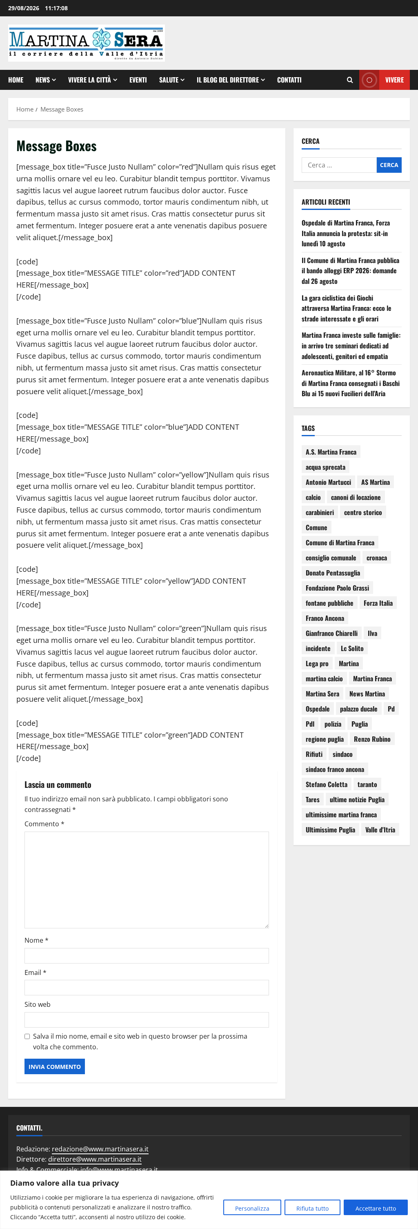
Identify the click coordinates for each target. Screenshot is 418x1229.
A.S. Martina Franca (331, 452)
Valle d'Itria (380, 829)
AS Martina (375, 482)
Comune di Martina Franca (340, 542)
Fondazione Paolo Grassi (337, 588)
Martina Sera (322, 693)
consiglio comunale (331, 557)
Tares (313, 799)
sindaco (343, 754)
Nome (36, 940)
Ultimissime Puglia (330, 829)
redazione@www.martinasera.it (100, 1148)
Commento (44, 823)
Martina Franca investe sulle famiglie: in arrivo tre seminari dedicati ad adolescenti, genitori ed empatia (351, 345)
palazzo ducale (359, 709)
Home (15, 80)
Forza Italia (378, 603)
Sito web (37, 1004)
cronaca (377, 557)
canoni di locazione (356, 497)
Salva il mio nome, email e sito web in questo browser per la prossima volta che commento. (140, 1041)
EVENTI (138, 80)
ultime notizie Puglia (357, 799)
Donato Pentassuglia (333, 573)
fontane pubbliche (330, 603)
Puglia (359, 724)
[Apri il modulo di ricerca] (350, 80)
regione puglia (325, 739)
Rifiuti (314, 754)
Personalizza (252, 1208)
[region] (209, 1200)
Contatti (289, 80)
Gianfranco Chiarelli (332, 633)
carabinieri (320, 512)
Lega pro (317, 663)
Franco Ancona (325, 618)
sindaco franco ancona (335, 769)
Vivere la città (89, 80)
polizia (333, 724)
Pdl (310, 724)
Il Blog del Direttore (228, 80)
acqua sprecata (325, 467)
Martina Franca (372, 678)
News (43, 80)
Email (35, 972)
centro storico (363, 512)
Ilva (372, 633)
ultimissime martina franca (341, 814)
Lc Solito (352, 648)
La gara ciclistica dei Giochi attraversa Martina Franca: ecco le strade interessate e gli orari (346, 308)
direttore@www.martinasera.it (95, 1159)
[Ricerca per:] (339, 165)
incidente (318, 648)
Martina (349, 663)
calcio (313, 497)
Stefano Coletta (326, 784)
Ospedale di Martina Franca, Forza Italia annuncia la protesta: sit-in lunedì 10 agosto (346, 233)
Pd (391, 709)
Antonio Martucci (328, 482)
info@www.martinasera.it (119, 1169)
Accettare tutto (376, 1208)
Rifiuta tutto (312, 1208)
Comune (316, 527)
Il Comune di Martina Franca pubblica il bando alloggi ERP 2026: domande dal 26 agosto (350, 270)
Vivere (394, 80)
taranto (367, 784)
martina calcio (324, 678)
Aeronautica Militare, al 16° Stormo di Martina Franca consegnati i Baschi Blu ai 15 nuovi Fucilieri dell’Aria (351, 383)
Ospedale (318, 709)
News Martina (367, 693)
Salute (168, 80)
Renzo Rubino (372, 739)
